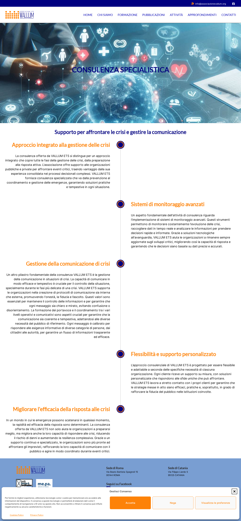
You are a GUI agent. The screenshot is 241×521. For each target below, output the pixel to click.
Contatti (228, 15)
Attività (176, 15)
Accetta (130, 502)
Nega (173, 502)
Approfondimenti (202, 15)
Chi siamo (105, 15)
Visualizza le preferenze (215, 502)
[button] (234, 491)
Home (87, 15)
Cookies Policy (17, 515)
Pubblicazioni (153, 15)
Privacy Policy (36, 515)
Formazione (127, 15)
